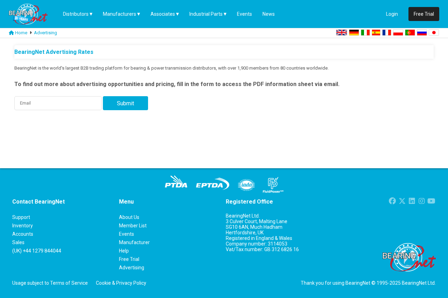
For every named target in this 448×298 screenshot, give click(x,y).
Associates (162, 14)
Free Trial (424, 14)
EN (341, 32)
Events (244, 14)
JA (434, 32)
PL (398, 32)
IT (365, 32)
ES (376, 32)
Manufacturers (119, 14)
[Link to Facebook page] (392, 202)
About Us (129, 217)
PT (410, 32)
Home (21, 32)
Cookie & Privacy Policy (121, 283)
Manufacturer (134, 242)
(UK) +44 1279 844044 (36, 251)
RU (422, 32)
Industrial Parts (206, 14)
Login (392, 14)
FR (387, 32)
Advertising (45, 32)
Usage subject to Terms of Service (50, 283)
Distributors (76, 14)
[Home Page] (33, 13)
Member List (133, 225)
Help (124, 251)
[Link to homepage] (11, 33)
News (268, 14)
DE (354, 32)
